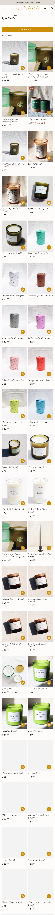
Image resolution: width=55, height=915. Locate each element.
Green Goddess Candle (38, 209)
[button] (45, 8)
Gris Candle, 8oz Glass (12, 338)
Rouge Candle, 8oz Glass (39, 380)
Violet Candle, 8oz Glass (39, 338)
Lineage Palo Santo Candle (37, 600)
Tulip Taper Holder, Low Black (40, 555)
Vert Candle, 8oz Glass (38, 253)
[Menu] (3, 8)
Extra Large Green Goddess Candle (11, 120)
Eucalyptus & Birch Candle (11, 645)
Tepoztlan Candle (10, 731)
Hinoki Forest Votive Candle (38, 510)
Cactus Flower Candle (12, 902)
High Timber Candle (38, 119)
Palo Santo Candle (37, 860)
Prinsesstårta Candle (11, 253)
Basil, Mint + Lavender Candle (39, 903)
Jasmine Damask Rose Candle (38, 816)
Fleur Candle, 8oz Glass (13, 380)
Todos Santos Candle (37, 688)
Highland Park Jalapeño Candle (13, 165)
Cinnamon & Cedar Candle (37, 645)
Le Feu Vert (34, 773)
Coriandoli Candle (10, 467)
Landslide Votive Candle (13, 509)
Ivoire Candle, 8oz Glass (13, 295)
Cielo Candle (7, 688)
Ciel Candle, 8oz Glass (38, 422)
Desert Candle (8, 860)
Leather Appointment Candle (12, 75)
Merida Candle (35, 731)
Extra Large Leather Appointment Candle (38, 75)
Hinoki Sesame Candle (13, 773)
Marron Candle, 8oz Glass (40, 295)
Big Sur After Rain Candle (11, 210)
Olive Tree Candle (10, 815)
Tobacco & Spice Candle (13, 599)
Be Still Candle (35, 164)
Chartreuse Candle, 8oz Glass (12, 423)
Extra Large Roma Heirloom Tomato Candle (13, 555)
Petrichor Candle (36, 467)
